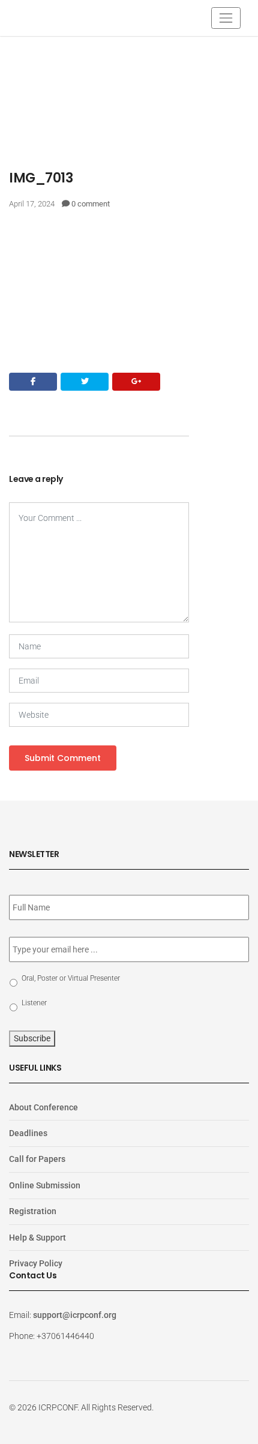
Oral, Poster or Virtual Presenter (71, 978)
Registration (32, 1211)
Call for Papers (37, 1159)
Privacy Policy (35, 1263)
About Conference (43, 1107)
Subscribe (32, 1038)
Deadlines (28, 1133)
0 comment (90, 203)
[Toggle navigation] (226, 17)
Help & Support (37, 1237)
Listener (34, 1003)
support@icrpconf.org (74, 1315)
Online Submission (44, 1185)
